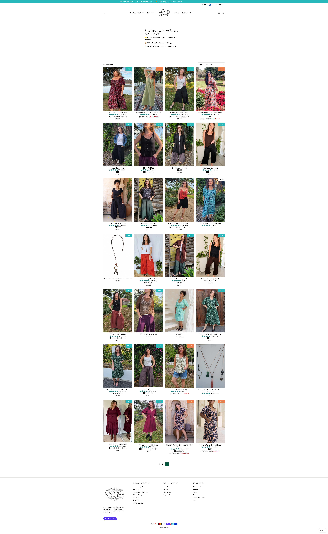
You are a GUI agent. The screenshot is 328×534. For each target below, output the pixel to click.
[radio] (109, 116)
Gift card (135, 497)
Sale (177, 12)
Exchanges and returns (140, 492)
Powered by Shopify (164, 527)
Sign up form (168, 495)
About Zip (136, 500)
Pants (195, 495)
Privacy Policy (137, 495)
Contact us (167, 492)
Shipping (136, 489)
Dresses (195, 489)
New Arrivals (137, 12)
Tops (195, 492)
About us (187, 12)
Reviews (166, 489)
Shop (149, 12)
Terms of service (138, 503)
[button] (114, 114)
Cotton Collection (199, 497)
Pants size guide (138, 487)
